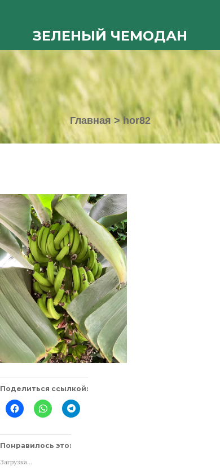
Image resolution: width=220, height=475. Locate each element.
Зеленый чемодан (110, 36)
